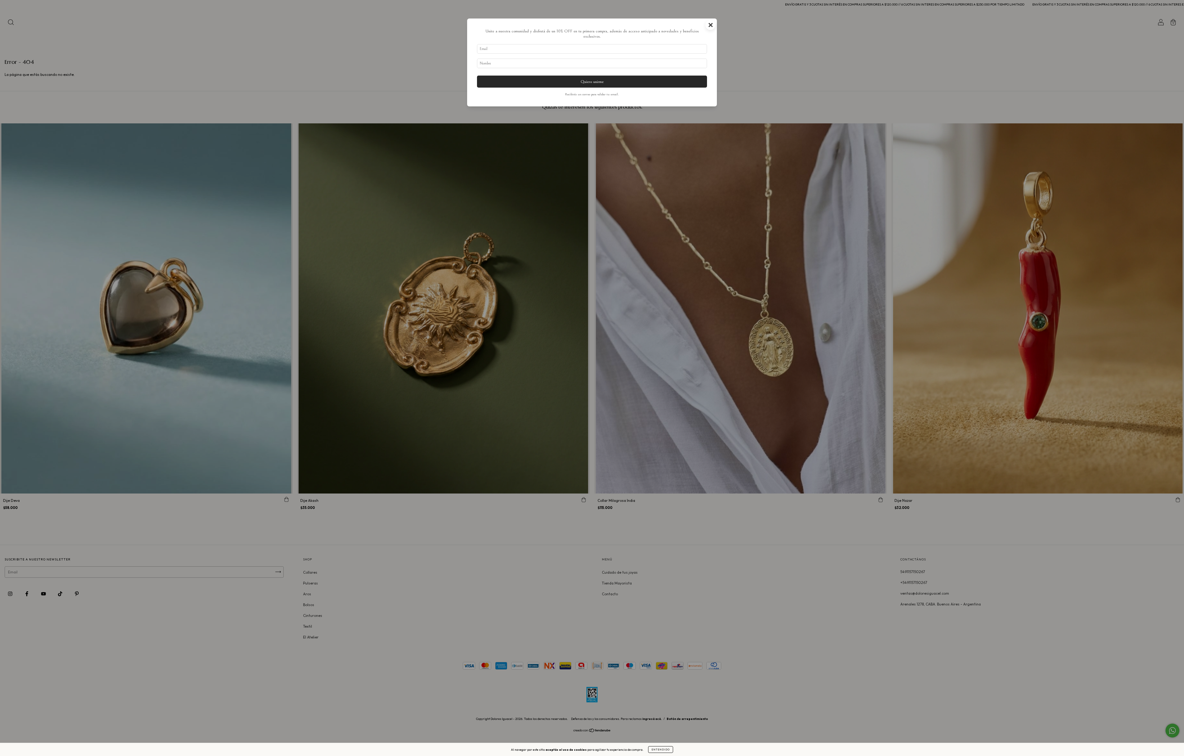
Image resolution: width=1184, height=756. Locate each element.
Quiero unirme (592, 81)
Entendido (661, 749)
